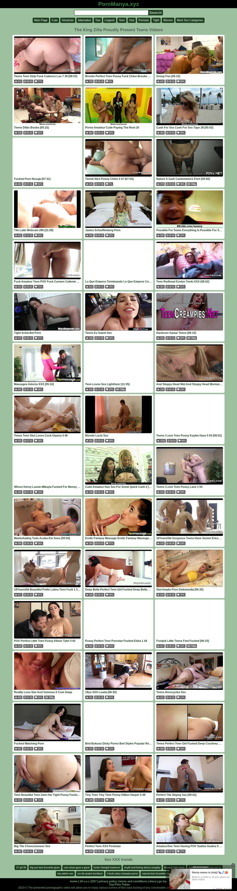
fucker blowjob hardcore (107, 867)
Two (97, 20)
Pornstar (143, 20)
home (74, 881)
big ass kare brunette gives (45, 867)
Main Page (41, 20)
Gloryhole (68, 20)
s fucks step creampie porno (122, 873)
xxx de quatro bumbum (90, 873)
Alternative (84, 20)
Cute (55, 20)
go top (163, 881)
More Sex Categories (190, 20)
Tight (156, 20)
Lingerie (110, 20)
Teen (122, 20)
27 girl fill (21, 867)
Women (168, 20)
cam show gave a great (77, 867)
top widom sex (65, 873)
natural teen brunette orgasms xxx (161, 873)
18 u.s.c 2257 (88, 881)
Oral (131, 20)
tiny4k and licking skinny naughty (142, 867)
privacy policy (108, 881)
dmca (152, 881)
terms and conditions (133, 881)
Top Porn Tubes (119, 884)
